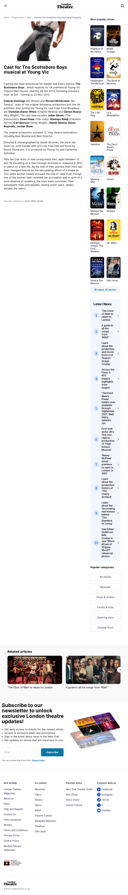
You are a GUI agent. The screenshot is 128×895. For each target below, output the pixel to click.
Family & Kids (105, 607)
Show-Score (73, 799)
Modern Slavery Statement (12, 848)
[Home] (65, 5)
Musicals (105, 587)
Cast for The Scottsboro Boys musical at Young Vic (57, 17)
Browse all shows (105, 289)
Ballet (38, 810)
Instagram (107, 794)
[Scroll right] (120, 670)
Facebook (107, 789)
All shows (105, 576)
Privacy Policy (38, 760)
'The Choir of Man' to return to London (29, 687)
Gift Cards (40, 831)
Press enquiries (13, 819)
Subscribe (52, 752)
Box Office (72, 794)
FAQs (7, 803)
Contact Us (10, 814)
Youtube (106, 810)
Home (6, 17)
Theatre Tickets (43, 815)
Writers (8, 824)
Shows (38, 799)
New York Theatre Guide (79, 789)
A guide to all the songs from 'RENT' (87, 687)
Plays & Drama (105, 597)
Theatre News (18, 17)
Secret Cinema (74, 805)
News (29, 17)
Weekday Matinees (45, 821)
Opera (38, 805)
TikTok (105, 799)
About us (9, 798)
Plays (38, 794)
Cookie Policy (11, 840)
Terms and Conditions (16, 830)
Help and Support (13, 809)
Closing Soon (105, 627)
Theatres (40, 826)
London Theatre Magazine (12, 791)
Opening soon (105, 617)
